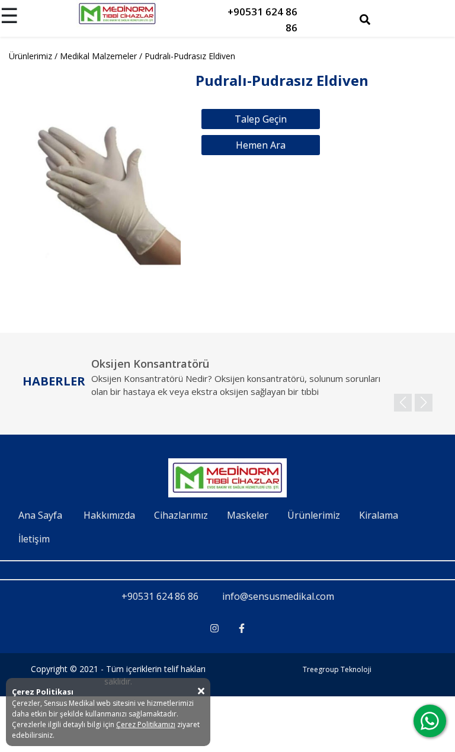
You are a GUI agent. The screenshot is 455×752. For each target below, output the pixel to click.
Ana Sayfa (40, 515)
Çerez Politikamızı (145, 724)
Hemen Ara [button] (261, 145)
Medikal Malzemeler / (102, 56)
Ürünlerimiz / (34, 56)
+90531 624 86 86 (159, 596)
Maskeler (247, 515)
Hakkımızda (109, 515)
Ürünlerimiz (313, 515)
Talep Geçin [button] (261, 119)
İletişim (34, 538)
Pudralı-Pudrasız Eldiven (190, 56)
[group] (261, 384)
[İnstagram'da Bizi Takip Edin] (214, 628)
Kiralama (378, 515)
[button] (423, 403)
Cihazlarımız (181, 515)
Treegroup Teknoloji (337, 669)
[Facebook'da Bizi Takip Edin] (242, 628)
